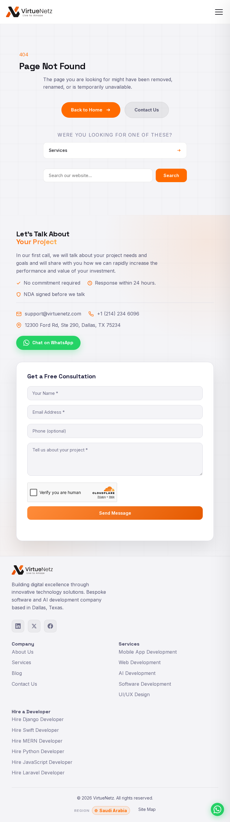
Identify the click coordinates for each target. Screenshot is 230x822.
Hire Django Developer (38, 719)
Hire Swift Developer (35, 730)
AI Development (137, 673)
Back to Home (86, 110)
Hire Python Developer (38, 751)
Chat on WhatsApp (52, 342)
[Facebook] (50, 626)
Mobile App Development (148, 652)
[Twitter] (34, 626)
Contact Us (146, 110)
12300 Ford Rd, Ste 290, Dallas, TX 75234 (73, 325)
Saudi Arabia (113, 810)
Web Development (140, 662)
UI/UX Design (134, 694)
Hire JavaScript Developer (42, 762)
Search (171, 175)
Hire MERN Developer (37, 741)
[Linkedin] (18, 626)
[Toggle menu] (219, 12)
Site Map (147, 809)
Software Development (145, 684)
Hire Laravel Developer (38, 773)
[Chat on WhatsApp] (217, 809)
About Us (23, 652)
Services (21, 662)
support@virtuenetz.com (53, 314)
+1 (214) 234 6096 (118, 314)
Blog (17, 673)
